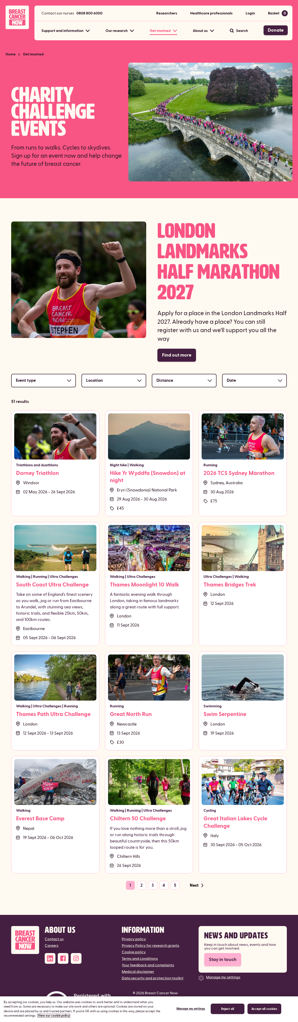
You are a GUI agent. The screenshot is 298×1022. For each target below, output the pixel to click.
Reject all (227, 1009)
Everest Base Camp (40, 818)
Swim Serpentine (224, 714)
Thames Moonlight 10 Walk (144, 585)
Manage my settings (223, 977)
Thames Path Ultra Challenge (53, 714)
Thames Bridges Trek (229, 585)
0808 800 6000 (89, 13)
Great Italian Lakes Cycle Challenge (235, 822)
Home (11, 54)
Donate (276, 30)
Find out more (176, 355)
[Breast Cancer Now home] (17, 17)
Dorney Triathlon (37, 473)
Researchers (166, 13)
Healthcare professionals (211, 13)
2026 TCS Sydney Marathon (238, 473)
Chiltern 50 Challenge (138, 818)
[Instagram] (76, 958)
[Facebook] (63, 958)
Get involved (33, 54)
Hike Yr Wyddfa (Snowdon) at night (147, 476)
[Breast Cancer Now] (25, 940)
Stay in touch (223, 959)
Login (250, 13)
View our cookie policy (54, 1015)
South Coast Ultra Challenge (52, 585)
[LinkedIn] (50, 958)
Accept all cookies (264, 1009)
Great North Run (131, 714)
